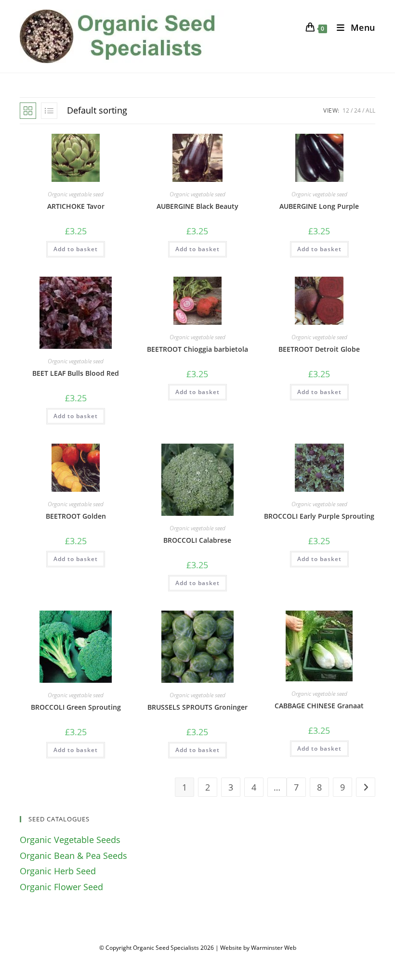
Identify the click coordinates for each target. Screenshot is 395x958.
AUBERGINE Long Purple (319, 206)
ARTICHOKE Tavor (76, 206)
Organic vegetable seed (76, 194)
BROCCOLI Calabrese (197, 540)
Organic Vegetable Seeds (70, 839)
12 (345, 110)
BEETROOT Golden (76, 516)
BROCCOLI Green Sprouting (76, 707)
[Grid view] (28, 110)
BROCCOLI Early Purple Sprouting (319, 516)
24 (357, 110)
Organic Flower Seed (61, 887)
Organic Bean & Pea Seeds (73, 855)
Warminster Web (273, 948)
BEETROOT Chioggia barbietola (197, 349)
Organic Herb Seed (58, 871)
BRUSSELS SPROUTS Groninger (197, 707)
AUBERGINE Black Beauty (197, 206)
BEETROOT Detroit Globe (319, 349)
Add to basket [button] (75, 249)
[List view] (49, 110)
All (370, 110)
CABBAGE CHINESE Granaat (319, 705)
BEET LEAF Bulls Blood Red (75, 373)
